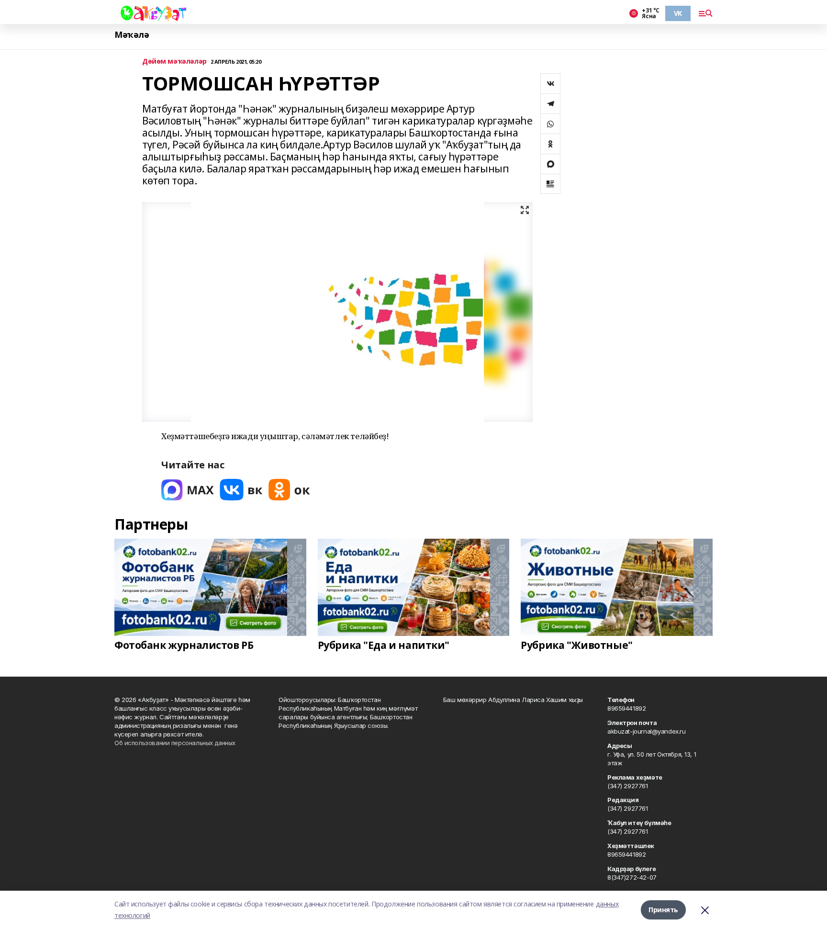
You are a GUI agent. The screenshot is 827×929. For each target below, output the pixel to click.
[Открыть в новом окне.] (187, 489)
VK (678, 13)
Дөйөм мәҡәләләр (174, 61)
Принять (663, 909)
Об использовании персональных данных (174, 743)
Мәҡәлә (131, 35)
